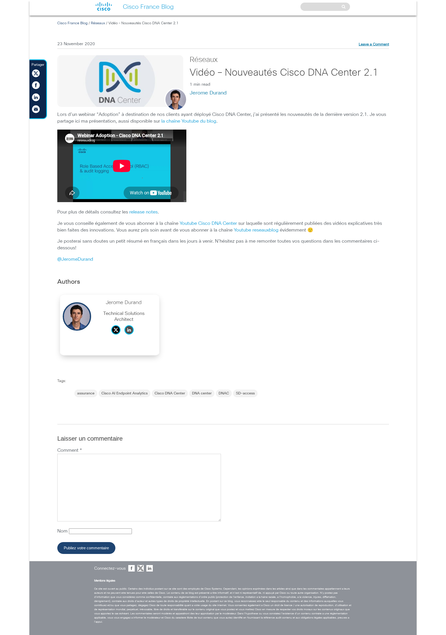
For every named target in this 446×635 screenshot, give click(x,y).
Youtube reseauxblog (256, 230)
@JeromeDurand (75, 259)
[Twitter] (117, 336)
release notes (143, 212)
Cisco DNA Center (170, 393)
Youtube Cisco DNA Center (208, 223)
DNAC (224, 393)
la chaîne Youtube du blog (188, 121)
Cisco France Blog (72, 23)
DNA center (202, 393)
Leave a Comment (374, 44)
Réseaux (98, 23)
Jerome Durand (208, 93)
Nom (63, 531)
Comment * (69, 450)
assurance (85, 393)
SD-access (245, 393)
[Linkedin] (130, 336)
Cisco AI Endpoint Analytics (124, 393)
